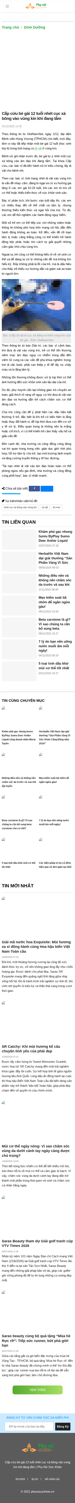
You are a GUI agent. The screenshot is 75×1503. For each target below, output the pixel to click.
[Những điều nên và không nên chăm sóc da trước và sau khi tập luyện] (19, 583)
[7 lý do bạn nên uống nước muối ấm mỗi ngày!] (19, 649)
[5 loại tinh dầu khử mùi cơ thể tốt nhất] (19, 671)
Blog (35, 1479)
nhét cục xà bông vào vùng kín (20, 507)
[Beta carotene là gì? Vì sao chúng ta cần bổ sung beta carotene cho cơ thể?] (19, 627)
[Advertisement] (37, 71)
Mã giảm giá (52, 1479)
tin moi (56, 507)
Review (20, 1479)
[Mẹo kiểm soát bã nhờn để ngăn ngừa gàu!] (19, 605)
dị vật (38, 148)
